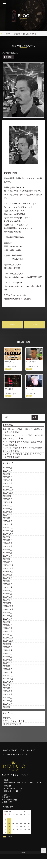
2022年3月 (7, 628)
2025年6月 (7, 509)
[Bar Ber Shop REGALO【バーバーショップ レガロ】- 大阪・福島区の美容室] (43, 850)
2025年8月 (7, 502)
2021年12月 (8, 638)
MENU (22, 750)
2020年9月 (7, 685)
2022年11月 (8, 606)
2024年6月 (7, 546)
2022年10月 (8, 609)
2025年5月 (7, 512)
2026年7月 (7, 471)
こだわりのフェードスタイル (16, 721)
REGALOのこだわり (12, 724)
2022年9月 (7, 613)
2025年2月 (7, 521)
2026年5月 (7, 477)
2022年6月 (7, 622)
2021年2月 (7, 669)
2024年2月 (7, 559)
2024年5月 (7, 550)
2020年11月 (8, 679)
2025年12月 (8, 490)
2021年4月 (7, 663)
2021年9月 (7, 647)
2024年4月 (7, 553)
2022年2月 (7, 631)
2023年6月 (7, 584)
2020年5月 (7, 698)
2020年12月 (8, 675)
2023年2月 (7, 597)
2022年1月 (7, 635)
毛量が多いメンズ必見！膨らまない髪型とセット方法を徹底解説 (23, 430)
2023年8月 (7, 578)
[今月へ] (25, 811)
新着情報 (7, 718)
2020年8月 (7, 688)
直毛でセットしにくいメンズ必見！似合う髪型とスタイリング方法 (23, 437)
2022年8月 (7, 616)
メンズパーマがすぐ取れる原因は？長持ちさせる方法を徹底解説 (23, 455)
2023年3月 (7, 594)
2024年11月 (8, 531)
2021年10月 (8, 644)
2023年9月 (7, 575)
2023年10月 (8, 572)
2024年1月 (7, 562)
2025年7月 (7, 505)
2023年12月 (8, 565)
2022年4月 (7, 625)
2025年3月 (7, 518)
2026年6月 (7, 474)
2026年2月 (7, 483)
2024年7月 (7, 543)
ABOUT (14, 750)
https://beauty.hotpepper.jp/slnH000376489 (23, 277)
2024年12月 (8, 527)
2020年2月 (7, 707)
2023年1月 (7, 600)
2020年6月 (7, 694)
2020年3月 (7, 704)
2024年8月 (7, 540)
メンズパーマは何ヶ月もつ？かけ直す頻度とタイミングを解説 (23, 449)
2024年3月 (7, 556)
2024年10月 (8, 534)
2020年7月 (7, 691)
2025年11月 (8, 493)
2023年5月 (7, 587)
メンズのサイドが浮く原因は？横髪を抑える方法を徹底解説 (23, 443)
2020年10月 (8, 682)
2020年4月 (7, 701)
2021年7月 (7, 653)
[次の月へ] (29, 811)
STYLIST (6, 754)
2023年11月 (8, 568)
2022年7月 (7, 619)
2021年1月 (7, 672)
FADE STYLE (18, 754)
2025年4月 (7, 515)
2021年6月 (7, 657)
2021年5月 (7, 660)
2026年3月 (7, 480)
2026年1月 (7, 487)
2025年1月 (7, 524)
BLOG (28, 754)
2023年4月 (7, 590)
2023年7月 (7, 581)
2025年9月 (7, 499)
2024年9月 (7, 537)
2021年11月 (8, 641)
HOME (5, 750)
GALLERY (31, 750)
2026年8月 (7, 468)
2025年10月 (8, 496)
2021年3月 (7, 666)
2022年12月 (8, 603)
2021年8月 (7, 650)
